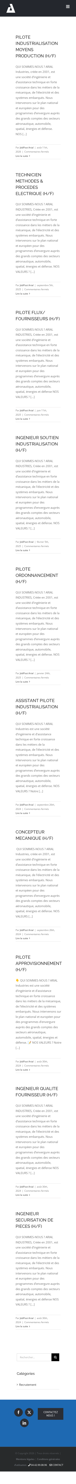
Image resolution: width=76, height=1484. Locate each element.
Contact (57, 1465)
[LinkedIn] (24, 1423)
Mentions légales (25, 1459)
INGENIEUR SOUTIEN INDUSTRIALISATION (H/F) (37, 444)
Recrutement (27, 1385)
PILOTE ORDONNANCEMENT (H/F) (37, 575)
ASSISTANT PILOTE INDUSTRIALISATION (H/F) (37, 707)
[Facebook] (18, 1412)
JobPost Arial (27, 147)
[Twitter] (29, 1412)
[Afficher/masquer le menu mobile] (68, 6)
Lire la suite (22, 156)
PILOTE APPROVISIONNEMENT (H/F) (39, 963)
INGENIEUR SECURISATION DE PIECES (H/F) (34, 1220)
